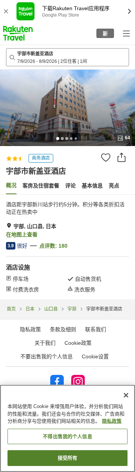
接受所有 (68, 458)
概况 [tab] (11, 185)
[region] (67, 428)
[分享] (121, 157)
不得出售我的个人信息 (67, 436)
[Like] (105, 157)
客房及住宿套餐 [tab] (40, 186)
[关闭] (126, 395)
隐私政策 (112, 421)
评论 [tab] (70, 186)
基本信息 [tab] (92, 186)
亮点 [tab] (114, 186)
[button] (18, 33)
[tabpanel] (67, 247)
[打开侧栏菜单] (126, 33)
